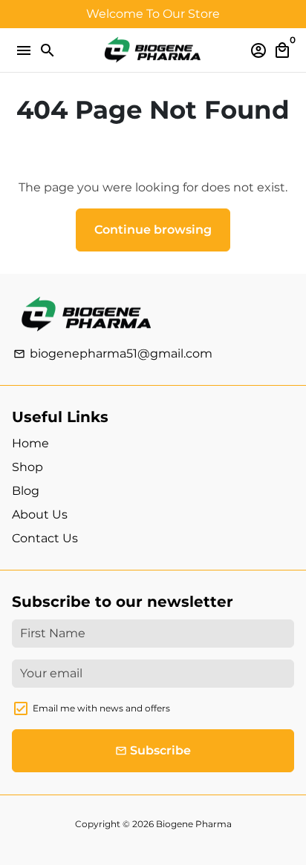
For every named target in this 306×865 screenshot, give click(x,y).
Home (30, 443)
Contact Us (45, 538)
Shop (27, 467)
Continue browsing (153, 230)
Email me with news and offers (101, 708)
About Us (40, 514)
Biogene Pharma (194, 823)
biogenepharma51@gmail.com (112, 353)
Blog (25, 491)
